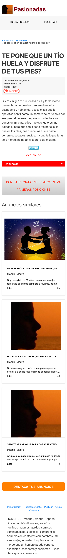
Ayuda (58, 506)
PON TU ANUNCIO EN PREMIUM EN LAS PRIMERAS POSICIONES (33, 185)
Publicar (50, 22)
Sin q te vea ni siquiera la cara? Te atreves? (33, 444)
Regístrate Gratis (33, 506)
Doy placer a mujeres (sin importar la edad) (33, 356)
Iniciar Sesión (19, 22)
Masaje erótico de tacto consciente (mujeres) (33, 268)
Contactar (33, 154)
